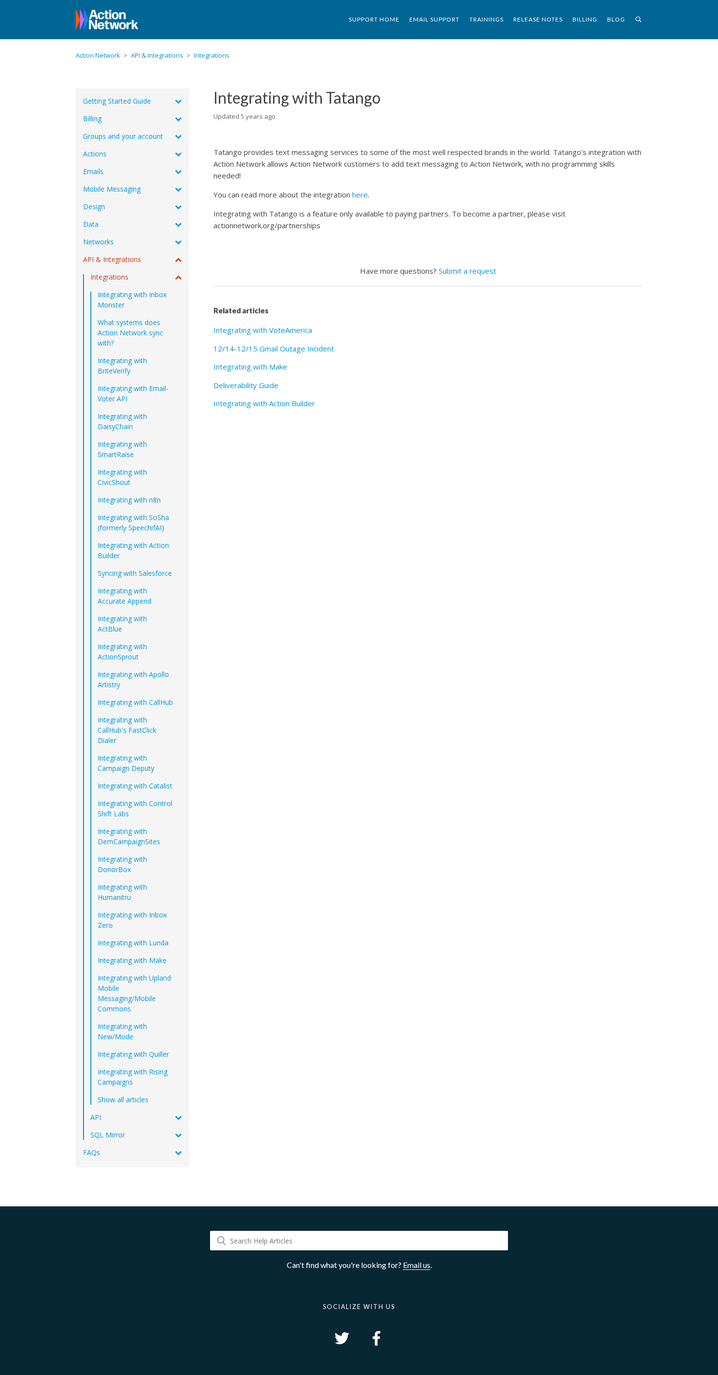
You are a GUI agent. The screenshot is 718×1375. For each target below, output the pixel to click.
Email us (416, 1264)
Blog (616, 19)
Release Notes (538, 19)
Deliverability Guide (245, 385)
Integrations (212, 55)
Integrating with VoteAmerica (262, 330)
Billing (584, 19)
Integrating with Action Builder (264, 403)
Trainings (486, 19)
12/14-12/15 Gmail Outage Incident (273, 348)
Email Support (434, 19)
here (360, 194)
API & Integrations (157, 55)
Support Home (374, 19)
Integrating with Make (250, 366)
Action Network (98, 55)
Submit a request (467, 271)
